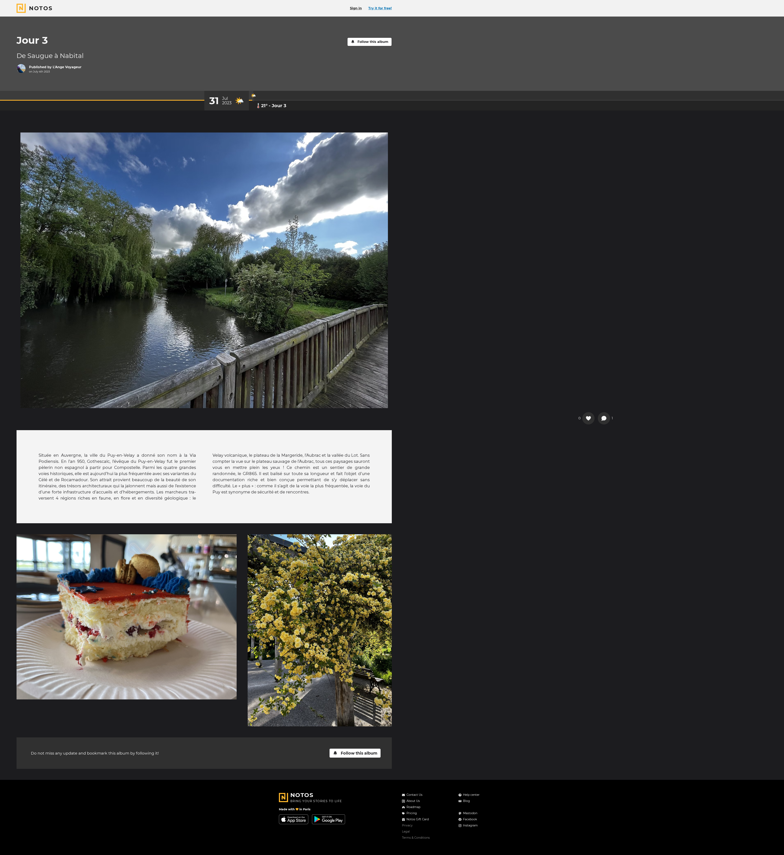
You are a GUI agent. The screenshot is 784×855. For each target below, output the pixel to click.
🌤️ (253, 95)
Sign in (356, 8)
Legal (406, 831)
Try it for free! (380, 8)
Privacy (407, 825)
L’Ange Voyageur (67, 67)
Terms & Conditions (416, 837)
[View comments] (604, 418)
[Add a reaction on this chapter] (588, 418)
